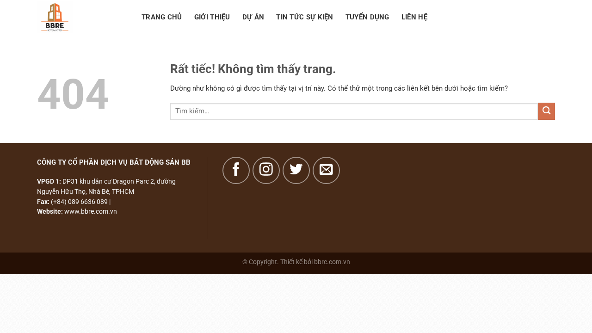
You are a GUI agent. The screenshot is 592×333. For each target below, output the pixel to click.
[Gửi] (546, 111)
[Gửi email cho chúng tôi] (326, 170)
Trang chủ (162, 17)
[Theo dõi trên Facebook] (236, 170)
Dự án (253, 17)
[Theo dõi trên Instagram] (266, 170)
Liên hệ (414, 17)
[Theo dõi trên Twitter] (296, 170)
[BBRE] (82, 17)
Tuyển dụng (367, 17)
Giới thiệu (212, 17)
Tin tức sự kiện (304, 17)
